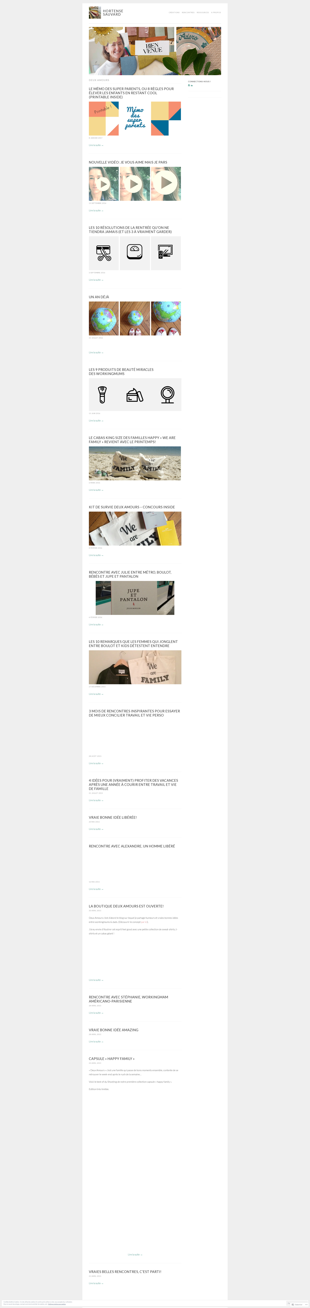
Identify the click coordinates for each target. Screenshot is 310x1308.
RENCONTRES (188, 12)
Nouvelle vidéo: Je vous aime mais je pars (128, 162)
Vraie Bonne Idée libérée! (113, 817)
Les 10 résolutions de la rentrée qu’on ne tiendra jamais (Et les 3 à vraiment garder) (130, 229)
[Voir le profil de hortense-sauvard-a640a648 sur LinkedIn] (192, 85)
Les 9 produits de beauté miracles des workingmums (121, 371)
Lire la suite (96, 145)
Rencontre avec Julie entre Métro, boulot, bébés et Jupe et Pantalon (130, 574)
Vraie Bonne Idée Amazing (113, 1030)
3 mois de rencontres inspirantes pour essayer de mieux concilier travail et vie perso (134, 713)
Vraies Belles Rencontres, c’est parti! (125, 1272)
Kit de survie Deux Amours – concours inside (132, 507)
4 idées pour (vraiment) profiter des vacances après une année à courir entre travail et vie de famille (133, 784)
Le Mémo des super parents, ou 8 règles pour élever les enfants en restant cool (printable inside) (131, 93)
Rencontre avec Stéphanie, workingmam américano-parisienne (128, 999)
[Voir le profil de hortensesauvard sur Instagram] (189, 85)
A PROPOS (216, 12)
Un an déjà (99, 297)
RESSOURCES (203, 12)
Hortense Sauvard (113, 12)
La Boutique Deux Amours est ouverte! (126, 906)
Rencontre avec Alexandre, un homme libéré (132, 846)
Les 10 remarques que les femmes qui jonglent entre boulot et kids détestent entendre (133, 644)
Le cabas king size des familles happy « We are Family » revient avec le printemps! (132, 440)
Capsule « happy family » (112, 1059)
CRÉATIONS (174, 12)
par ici (144, 921)
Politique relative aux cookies (57, 1304)
